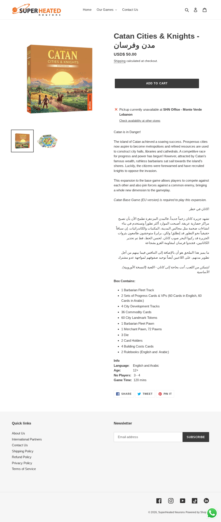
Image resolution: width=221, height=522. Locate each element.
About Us (18, 433)
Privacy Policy (22, 463)
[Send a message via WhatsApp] (212, 513)
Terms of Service (24, 469)
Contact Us (20, 445)
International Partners (27, 439)
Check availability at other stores (139, 120)
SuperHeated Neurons (171, 512)
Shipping (120, 61)
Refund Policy (22, 457)
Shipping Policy (22, 451)
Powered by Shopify (197, 512)
